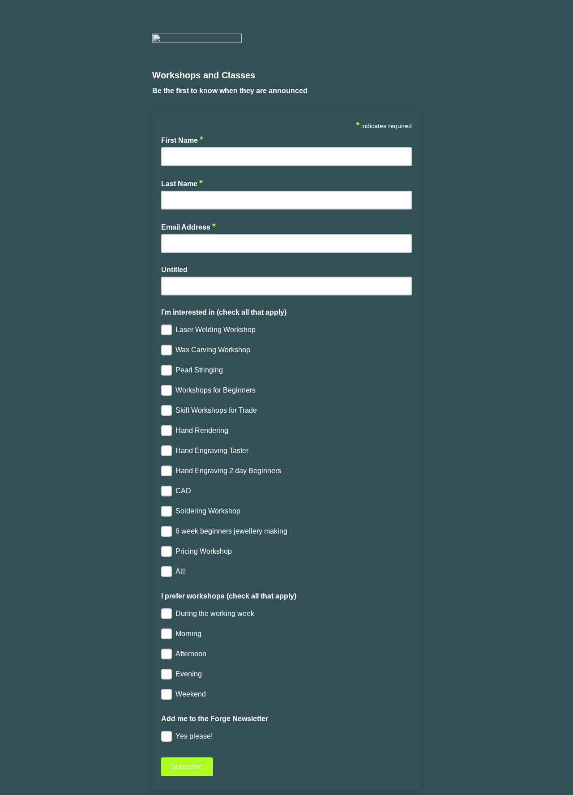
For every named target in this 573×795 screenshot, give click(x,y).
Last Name (182, 183)
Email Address (188, 226)
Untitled (174, 270)
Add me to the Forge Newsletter (214, 718)
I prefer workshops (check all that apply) (228, 596)
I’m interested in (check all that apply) (223, 312)
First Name (182, 140)
